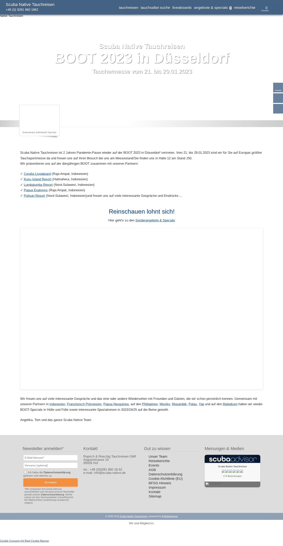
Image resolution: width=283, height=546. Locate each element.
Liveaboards (182, 8)
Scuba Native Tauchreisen (30, 4)
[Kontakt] (278, 87)
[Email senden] (278, 98)
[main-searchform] (277, 8)
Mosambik (179, 404)
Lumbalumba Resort (38, 185)
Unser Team (158, 456)
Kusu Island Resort (37, 179)
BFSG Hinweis (160, 483)
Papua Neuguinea (116, 404)
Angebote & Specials (212, 8)
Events (154, 465)
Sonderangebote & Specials (155, 220)
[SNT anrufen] (278, 109)
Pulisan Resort (34, 196)
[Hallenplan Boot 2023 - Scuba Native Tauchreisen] (141, 388)
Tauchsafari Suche (155, 8)
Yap (201, 404)
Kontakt (154, 492)
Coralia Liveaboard (37, 174)
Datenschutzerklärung (165, 474)
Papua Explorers (36, 190)
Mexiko (165, 404)
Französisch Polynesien (84, 404)
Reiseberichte (244, 8)
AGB (152, 470)
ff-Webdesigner (170, 516)
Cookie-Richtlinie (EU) (166, 479)
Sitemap (155, 496)
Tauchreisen (128, 8)
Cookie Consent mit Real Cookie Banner (24, 540)
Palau (193, 404)
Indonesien (57, 404)
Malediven (230, 404)
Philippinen (150, 404)
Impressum (157, 487)
